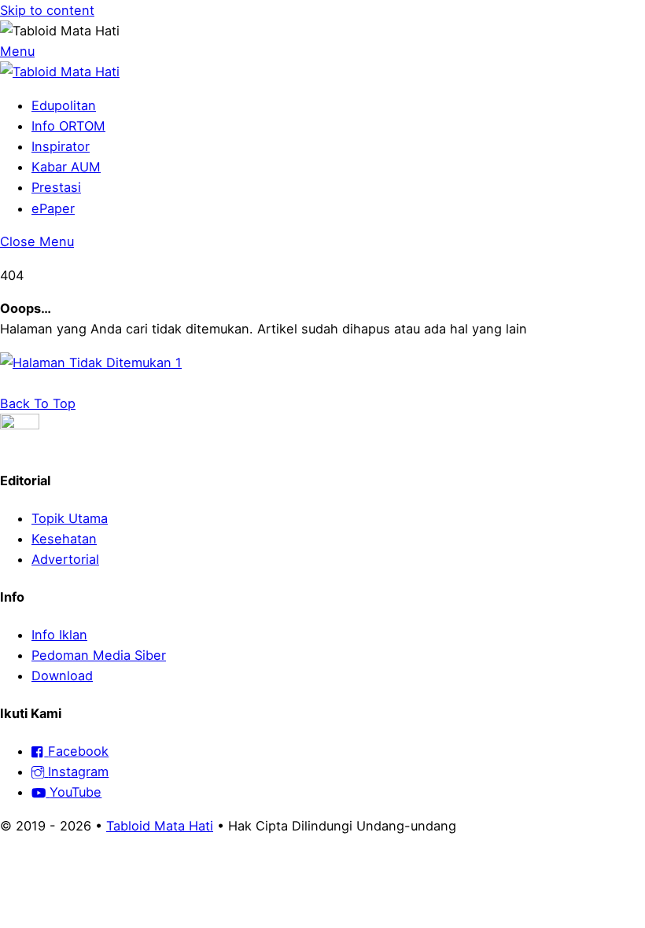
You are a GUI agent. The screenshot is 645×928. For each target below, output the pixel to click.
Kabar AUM (66, 167)
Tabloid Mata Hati (159, 826)
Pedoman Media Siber (98, 655)
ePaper (53, 208)
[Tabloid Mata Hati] (60, 71)
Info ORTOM (68, 126)
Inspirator (60, 146)
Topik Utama (69, 518)
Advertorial (65, 559)
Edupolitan (63, 105)
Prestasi (56, 187)
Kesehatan (64, 539)
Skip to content (47, 10)
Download (62, 675)
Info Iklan (59, 635)
